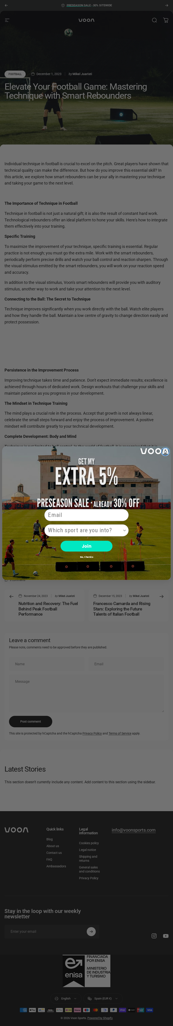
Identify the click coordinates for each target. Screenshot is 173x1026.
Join (86, 546)
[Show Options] (124, 530)
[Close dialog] (165, 452)
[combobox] (85, 530)
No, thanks (86, 556)
